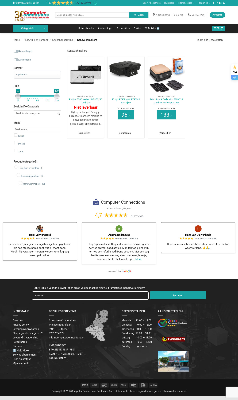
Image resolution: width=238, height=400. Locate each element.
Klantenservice (185, 3)
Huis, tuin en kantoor (36, 39)
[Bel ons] (224, 3)
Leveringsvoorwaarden (26, 329)
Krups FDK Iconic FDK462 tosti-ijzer (126, 101)
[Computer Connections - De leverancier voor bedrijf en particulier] (31, 15)
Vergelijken (84, 133)
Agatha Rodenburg (119, 234)
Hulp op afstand (22, 359)
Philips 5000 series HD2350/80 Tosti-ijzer (85, 101)
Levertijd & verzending (25, 337)
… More (137, 259)
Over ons (18, 320)
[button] (30, 28)
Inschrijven (178, 295)
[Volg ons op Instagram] (217, 3)
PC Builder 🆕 (152, 28)
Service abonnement (24, 354)
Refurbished (85, 28)
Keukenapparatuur (62, 39)
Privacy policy (21, 324)
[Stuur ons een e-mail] (220, 3)
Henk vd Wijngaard (40, 234)
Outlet (137, 28)
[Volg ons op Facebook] (214, 3)
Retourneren (20, 342)
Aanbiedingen (105, 28)
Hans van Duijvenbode (198, 234)
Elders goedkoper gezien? (28, 333)
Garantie (17, 346)
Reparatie (122, 28)
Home (16, 39)
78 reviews (136, 216)
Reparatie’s (203, 3)
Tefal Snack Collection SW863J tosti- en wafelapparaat (166, 101)
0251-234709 (33, 3)
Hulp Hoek (169, 3)
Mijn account (20, 363)
